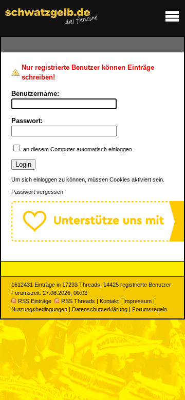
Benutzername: (35, 93)
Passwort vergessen (37, 192)
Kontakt (109, 301)
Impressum (137, 301)
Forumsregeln (149, 309)
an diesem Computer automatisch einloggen (77, 149)
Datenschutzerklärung (99, 309)
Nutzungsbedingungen (39, 309)
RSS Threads (78, 301)
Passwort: (27, 121)
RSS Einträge (34, 301)
